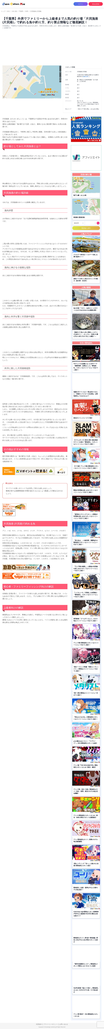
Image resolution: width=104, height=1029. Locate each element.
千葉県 (21, 11)
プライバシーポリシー (50, 1024)
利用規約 (39, 1024)
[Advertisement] (52, 49)
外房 (26, 11)
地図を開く (86, 76)
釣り (8, 11)
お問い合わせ (63, 1024)
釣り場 (14, 11)
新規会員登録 (95, 4)
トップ (3, 11)
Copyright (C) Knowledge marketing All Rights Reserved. (52, 1027)
